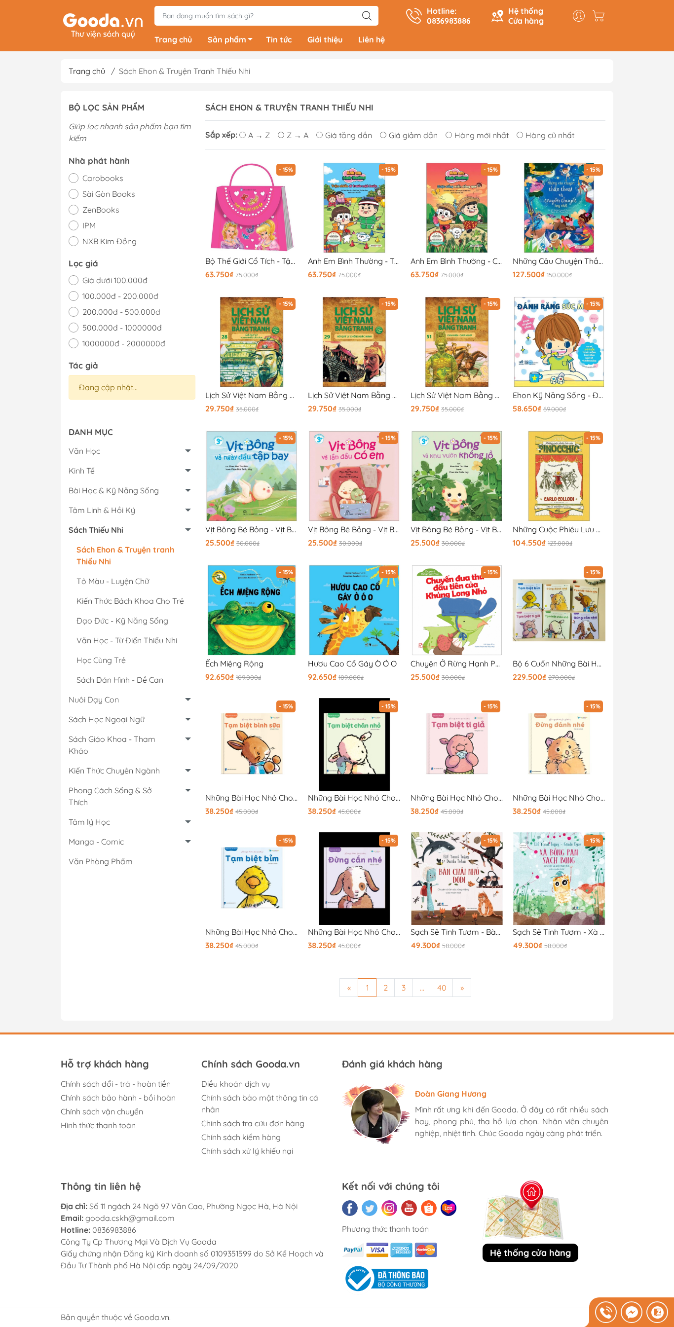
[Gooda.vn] (103, 25)
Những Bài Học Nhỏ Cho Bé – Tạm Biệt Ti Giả (457, 798)
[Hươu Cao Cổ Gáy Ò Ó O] (354, 610)
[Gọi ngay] (606, 1312)
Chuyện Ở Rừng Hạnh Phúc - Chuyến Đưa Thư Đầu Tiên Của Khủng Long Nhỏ (457, 663)
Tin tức (279, 39)
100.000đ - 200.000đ (120, 296)
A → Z (259, 135)
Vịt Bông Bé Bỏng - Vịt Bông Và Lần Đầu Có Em (354, 529)
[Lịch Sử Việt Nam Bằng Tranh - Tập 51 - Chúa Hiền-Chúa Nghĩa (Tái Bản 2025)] (457, 341)
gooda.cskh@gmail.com (130, 1218)
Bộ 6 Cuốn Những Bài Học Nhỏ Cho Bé (559, 663)
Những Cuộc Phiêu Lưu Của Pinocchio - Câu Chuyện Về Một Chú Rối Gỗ (559, 529)
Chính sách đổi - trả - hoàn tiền (116, 1084)
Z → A (297, 135)
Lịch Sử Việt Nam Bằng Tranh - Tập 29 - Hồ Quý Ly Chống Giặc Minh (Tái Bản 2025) (354, 395)
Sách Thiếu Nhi (96, 530)
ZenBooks (100, 210)
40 (442, 988)
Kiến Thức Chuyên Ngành (114, 770)
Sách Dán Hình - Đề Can (119, 680)
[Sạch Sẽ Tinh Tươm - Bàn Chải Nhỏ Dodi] (457, 878)
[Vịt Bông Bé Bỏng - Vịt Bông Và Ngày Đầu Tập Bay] (251, 476)
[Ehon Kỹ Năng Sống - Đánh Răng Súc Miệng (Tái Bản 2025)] (559, 341)
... (422, 988)
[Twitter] (369, 1208)
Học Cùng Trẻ (101, 660)
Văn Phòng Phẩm (101, 861)
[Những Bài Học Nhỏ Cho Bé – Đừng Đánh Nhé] (559, 744)
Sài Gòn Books (108, 194)
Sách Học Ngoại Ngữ (107, 719)
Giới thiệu (324, 39)
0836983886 (114, 1230)
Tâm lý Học (89, 822)
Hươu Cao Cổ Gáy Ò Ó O (352, 663)
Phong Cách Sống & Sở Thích (110, 796)
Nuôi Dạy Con (94, 699)
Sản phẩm (227, 39)
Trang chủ (173, 39)
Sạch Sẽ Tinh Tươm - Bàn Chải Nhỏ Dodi (457, 932)
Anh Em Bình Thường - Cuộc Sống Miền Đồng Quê (457, 261)
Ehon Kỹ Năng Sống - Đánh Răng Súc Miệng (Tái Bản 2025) (559, 395)
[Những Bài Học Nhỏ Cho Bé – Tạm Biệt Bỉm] (251, 878)
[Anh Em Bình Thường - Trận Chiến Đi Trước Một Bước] (354, 207)
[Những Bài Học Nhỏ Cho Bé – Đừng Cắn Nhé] (354, 878)
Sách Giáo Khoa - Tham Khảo (112, 745)
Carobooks (102, 178)
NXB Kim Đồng (109, 241)
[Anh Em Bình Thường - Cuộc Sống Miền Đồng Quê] (457, 207)
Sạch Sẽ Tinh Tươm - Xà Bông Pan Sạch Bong (559, 932)
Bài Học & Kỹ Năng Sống (114, 490)
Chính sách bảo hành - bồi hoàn (118, 1098)
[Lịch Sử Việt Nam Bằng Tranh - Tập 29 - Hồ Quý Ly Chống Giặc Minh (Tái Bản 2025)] (354, 341)
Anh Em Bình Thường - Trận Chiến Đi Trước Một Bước (354, 261)
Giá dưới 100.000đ (115, 280)
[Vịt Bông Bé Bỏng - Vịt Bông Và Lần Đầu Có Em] (354, 476)
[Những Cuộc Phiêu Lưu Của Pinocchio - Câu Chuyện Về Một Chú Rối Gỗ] (559, 476)
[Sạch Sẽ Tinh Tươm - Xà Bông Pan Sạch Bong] (559, 878)
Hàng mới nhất (481, 135)
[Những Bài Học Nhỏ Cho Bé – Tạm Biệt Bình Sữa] (251, 744)
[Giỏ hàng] (601, 16)
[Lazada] (448, 1208)
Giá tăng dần (348, 135)
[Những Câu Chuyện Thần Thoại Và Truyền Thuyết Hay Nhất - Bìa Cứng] (559, 207)
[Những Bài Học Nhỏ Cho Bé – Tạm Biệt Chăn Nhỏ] (354, 744)
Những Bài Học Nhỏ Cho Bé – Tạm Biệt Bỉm (251, 932)
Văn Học (84, 451)
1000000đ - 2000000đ (123, 343)
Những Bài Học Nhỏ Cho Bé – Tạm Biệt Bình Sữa (251, 798)
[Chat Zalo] (657, 1312)
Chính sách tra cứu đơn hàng (252, 1123)
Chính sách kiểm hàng (241, 1137)
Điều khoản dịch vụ (235, 1084)
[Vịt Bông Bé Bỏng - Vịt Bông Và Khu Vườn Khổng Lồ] (457, 476)
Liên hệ (371, 39)
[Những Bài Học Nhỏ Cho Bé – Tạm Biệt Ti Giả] (457, 744)
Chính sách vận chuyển (102, 1111)
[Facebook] (350, 1208)
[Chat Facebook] (631, 1312)
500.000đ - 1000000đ (122, 327)
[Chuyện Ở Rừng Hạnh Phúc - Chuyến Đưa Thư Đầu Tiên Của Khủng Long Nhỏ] (457, 610)
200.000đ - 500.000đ (121, 312)
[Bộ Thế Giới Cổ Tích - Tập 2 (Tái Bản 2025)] (251, 207)
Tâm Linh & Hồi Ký (102, 510)
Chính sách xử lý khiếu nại (247, 1151)
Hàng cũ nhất (549, 135)
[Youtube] (409, 1208)
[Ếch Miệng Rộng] (251, 610)
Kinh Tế (82, 471)
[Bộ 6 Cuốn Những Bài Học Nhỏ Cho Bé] (559, 610)
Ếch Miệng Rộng (234, 663)
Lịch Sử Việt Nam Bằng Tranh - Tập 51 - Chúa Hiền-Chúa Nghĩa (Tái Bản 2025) (457, 395)
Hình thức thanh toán (98, 1125)
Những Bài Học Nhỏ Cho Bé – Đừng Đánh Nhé (559, 798)
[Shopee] (429, 1208)
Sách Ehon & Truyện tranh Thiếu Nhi (125, 555)
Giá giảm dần (413, 135)
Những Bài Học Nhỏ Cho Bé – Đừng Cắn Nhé (354, 932)
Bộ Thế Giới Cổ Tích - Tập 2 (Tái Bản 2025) (251, 261)
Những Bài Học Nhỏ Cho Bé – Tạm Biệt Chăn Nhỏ (354, 798)
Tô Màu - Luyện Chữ (112, 581)
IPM (89, 225)
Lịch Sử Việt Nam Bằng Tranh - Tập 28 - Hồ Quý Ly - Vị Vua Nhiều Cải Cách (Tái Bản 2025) (251, 395)
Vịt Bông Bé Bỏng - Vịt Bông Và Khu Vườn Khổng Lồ (457, 529)
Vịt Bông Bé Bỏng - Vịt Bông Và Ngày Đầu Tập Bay (251, 529)
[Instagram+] (389, 1208)
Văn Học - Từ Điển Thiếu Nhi (126, 640)
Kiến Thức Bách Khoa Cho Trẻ (130, 601)
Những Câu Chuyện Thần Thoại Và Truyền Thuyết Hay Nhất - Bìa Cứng (559, 261)
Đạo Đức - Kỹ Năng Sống (122, 621)
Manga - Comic (96, 842)
